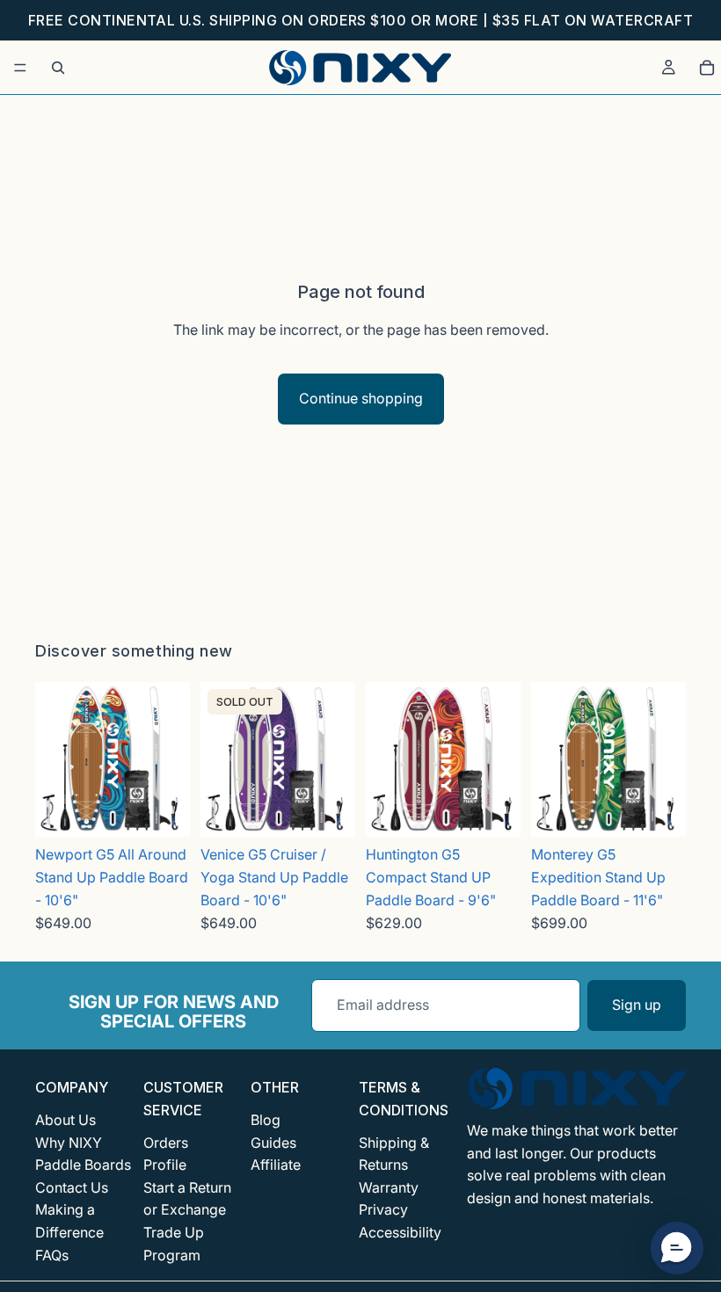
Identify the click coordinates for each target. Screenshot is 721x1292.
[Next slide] (170, 759)
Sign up (636, 1004)
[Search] (58, 67)
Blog (265, 1120)
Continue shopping (361, 398)
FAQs (52, 1254)
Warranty (389, 1186)
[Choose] (162, 810)
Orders (165, 1141)
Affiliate (276, 1164)
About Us (65, 1120)
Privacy (383, 1209)
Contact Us (71, 1186)
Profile (164, 1164)
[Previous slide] (54, 759)
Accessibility (400, 1231)
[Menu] (20, 67)
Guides (273, 1141)
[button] (677, 1248)
